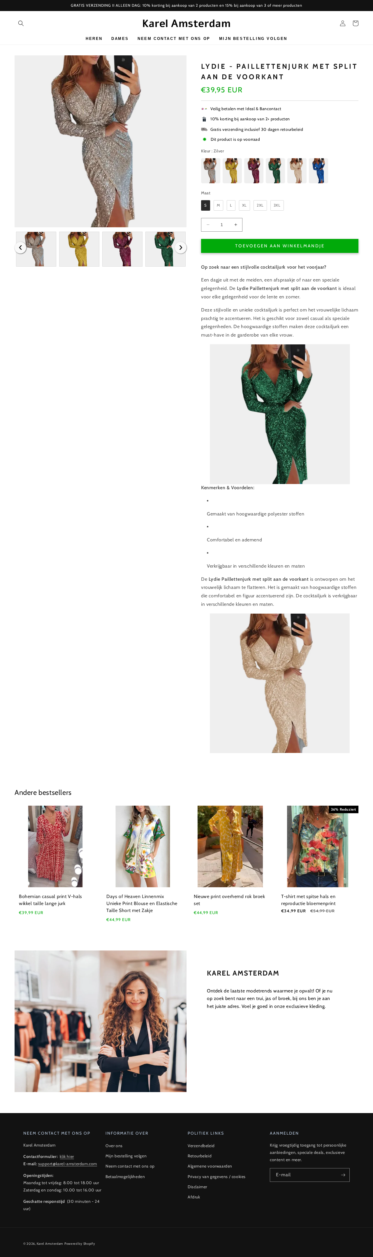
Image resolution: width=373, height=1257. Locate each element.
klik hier (67, 1156)
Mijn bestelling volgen (126, 1156)
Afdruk (194, 1197)
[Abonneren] (343, 1175)
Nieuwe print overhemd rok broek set (229, 900)
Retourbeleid (200, 1156)
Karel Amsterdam (50, 1244)
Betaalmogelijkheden (125, 1176)
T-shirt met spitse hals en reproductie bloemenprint (308, 900)
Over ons (114, 1145)
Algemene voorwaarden (210, 1166)
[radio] (210, 170)
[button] (21, 23)
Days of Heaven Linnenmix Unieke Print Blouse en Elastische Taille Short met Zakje (141, 903)
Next (180, 247)
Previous (20, 247)
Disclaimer (197, 1186)
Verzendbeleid (201, 1145)
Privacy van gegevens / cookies (217, 1176)
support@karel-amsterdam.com (67, 1163)
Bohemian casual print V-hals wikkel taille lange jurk (50, 900)
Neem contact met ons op (130, 1166)
